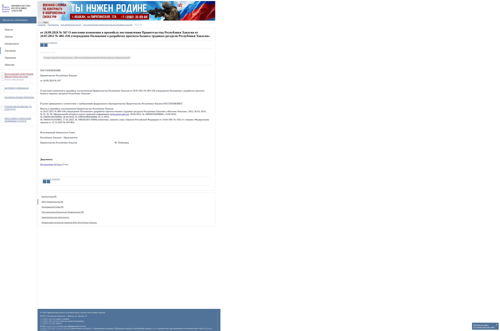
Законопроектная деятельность (55, 217)
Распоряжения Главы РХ (53, 207)
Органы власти (12, 43)
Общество (9, 64)
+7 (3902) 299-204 (48, 319)
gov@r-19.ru (51, 326)
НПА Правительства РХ (52, 202)
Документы (10, 50)
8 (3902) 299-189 (63, 328)
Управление (10, 57)
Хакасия (9, 36)
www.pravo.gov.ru (119, 114)
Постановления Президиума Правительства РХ (63, 212)
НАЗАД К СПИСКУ (48, 43)
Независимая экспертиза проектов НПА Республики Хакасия (69, 222)
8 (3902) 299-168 (47, 328)
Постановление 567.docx (51, 164)
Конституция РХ (49, 196)
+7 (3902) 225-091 (48, 323)
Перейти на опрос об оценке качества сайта (484, 326)
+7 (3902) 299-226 (48, 321)
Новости (9, 29)
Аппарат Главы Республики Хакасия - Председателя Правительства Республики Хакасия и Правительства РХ (87, 58)
